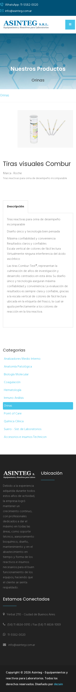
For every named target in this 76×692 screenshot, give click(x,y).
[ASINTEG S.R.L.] (26, 24)
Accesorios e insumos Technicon (25, 437)
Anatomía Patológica (18, 366)
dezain (58, 684)
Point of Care (13, 413)
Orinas (4, 95)
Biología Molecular (16, 374)
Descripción (15, 206)
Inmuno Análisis (14, 398)
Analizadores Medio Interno (22, 358)
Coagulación (12, 382)
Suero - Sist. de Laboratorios (22, 429)
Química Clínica (14, 421)
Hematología (12, 390)
